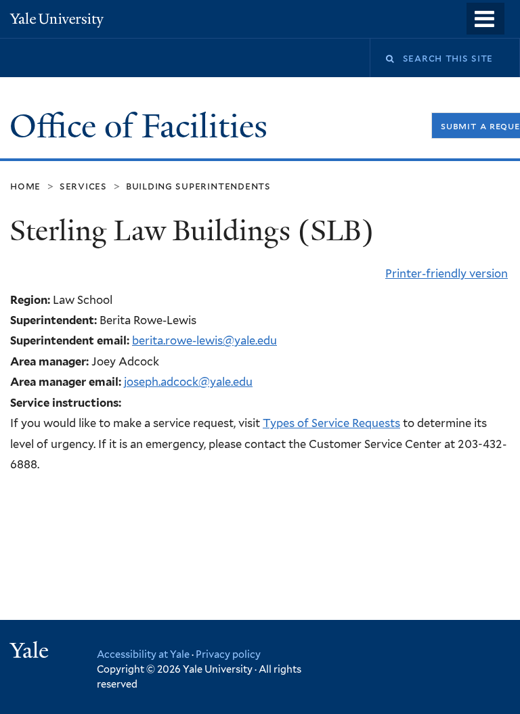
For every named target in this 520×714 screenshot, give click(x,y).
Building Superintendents (198, 185)
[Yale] (31, 652)
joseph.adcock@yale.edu (188, 381)
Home (25, 185)
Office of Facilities (142, 126)
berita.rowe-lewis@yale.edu (204, 340)
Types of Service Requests (331, 423)
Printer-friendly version (446, 273)
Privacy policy (228, 654)
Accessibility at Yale (143, 654)
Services (83, 185)
